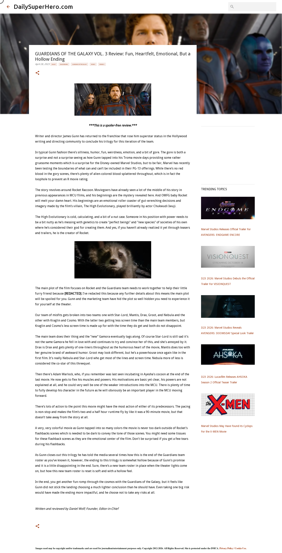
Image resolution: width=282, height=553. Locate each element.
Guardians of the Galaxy (79, 64)
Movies (93, 64)
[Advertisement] (230, 153)
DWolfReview (64, 64)
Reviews (102, 64)
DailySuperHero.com (43, 6)
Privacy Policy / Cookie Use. (233, 548)
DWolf (54, 64)
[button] (37, 73)
